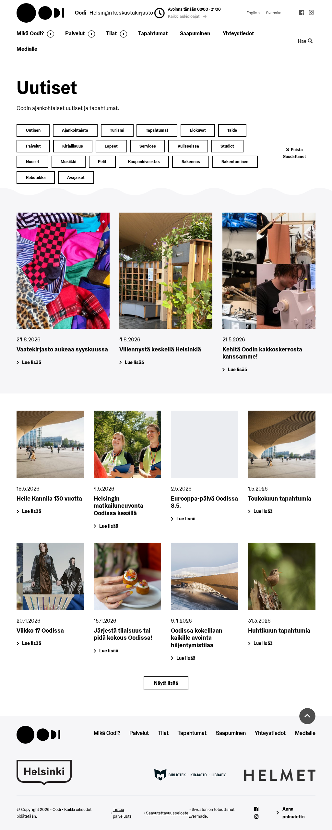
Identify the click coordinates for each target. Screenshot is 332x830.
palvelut (33, 146)
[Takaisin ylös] (307, 716)
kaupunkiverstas (144, 161)
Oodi (41, 13)
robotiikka (36, 177)
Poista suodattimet (294, 153)
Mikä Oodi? (30, 33)
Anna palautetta (293, 813)
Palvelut (75, 33)
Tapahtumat (153, 33)
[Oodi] (38, 734)
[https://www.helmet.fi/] (279, 774)
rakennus (191, 161)
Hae (303, 41)
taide (232, 130)
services (147, 146)
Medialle (27, 48)
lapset (111, 146)
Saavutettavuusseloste (167, 813)
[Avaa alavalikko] (49, 34)
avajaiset (76, 177)
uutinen (33, 130)
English (253, 13)
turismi (117, 130)
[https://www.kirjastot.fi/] (190, 774)
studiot (227, 146)
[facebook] (302, 13)
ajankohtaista (75, 130)
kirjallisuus (72, 146)
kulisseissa (188, 146)
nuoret (32, 161)
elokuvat (198, 130)
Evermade (197, 816)
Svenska (273, 13)
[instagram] (311, 13)
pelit (102, 161)
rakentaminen (234, 161)
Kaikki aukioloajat (184, 16)
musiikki (68, 161)
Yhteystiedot (238, 33)
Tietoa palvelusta (122, 813)
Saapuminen (195, 33)
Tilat (111, 33)
